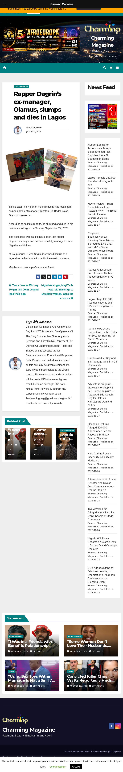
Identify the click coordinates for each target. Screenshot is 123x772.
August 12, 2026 (20, 686)
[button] (104, 67)
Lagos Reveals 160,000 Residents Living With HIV (101, 181)
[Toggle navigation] (117, 67)
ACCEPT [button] (76, 767)
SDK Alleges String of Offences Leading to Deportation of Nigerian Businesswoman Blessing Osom (101, 575)
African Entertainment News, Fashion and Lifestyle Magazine (92, 751)
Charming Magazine (28, 729)
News (11, 671)
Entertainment (21, 87)
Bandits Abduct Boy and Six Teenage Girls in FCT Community (102, 361)
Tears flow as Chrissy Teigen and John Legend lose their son (23, 289)
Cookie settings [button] (57, 766)
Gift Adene (35, 127)
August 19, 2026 (20, 651)
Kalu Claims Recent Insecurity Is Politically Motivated (101, 457)
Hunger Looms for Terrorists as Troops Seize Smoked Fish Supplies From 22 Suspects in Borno (99, 151)
